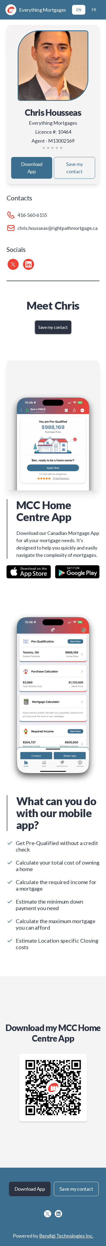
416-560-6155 (32, 215)
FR (94, 9)
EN (78, 9)
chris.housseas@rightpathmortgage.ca (57, 228)
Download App (31, 167)
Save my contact (74, 167)
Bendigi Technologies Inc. (66, 1236)
